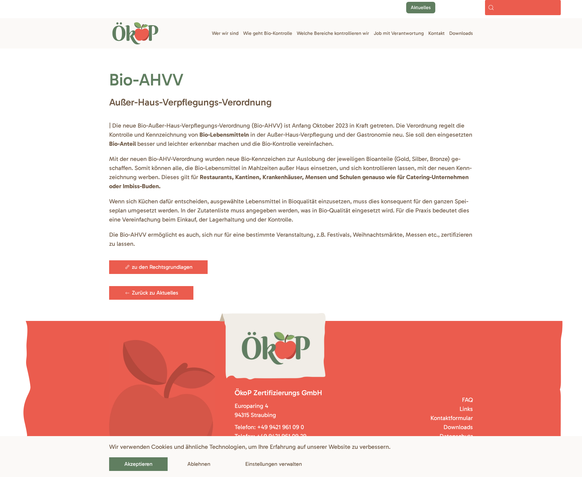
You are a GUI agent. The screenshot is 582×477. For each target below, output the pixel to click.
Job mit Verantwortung (399, 33)
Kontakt (436, 33)
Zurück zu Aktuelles (155, 292)
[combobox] (523, 7)
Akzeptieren (138, 464)
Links (466, 408)
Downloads (461, 33)
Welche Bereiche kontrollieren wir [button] (333, 33)
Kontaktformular (451, 418)
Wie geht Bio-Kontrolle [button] (267, 33)
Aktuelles (421, 7)
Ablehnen (198, 464)
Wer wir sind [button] (225, 33)
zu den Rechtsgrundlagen (162, 267)
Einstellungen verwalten (273, 464)
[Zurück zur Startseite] (135, 33)
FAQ (467, 399)
